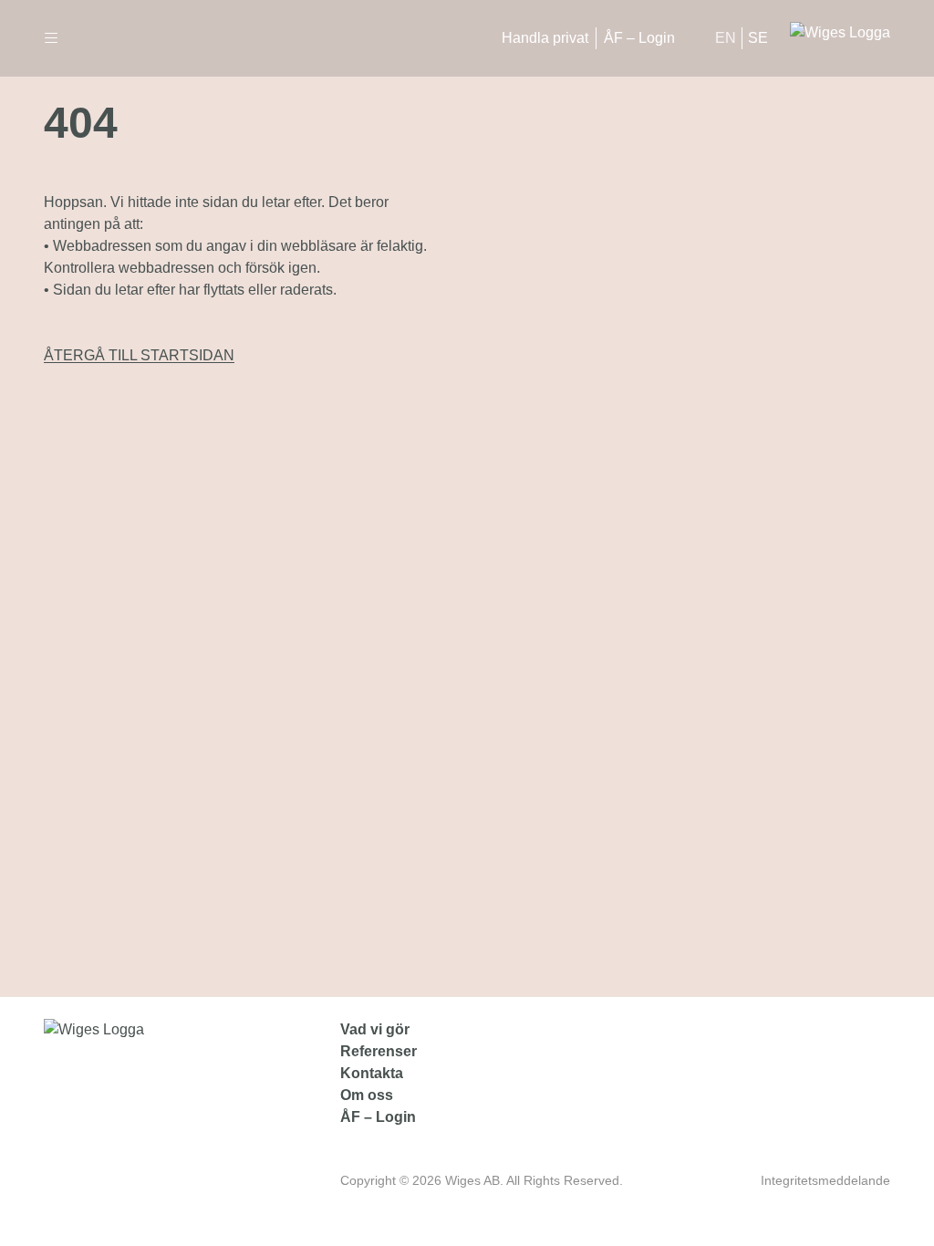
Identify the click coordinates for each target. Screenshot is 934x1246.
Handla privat (545, 38)
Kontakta (371, 1073)
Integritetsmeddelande (825, 1180)
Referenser (378, 1051)
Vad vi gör (375, 1029)
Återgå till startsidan (139, 355)
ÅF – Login (639, 38)
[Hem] (840, 38)
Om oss (366, 1095)
